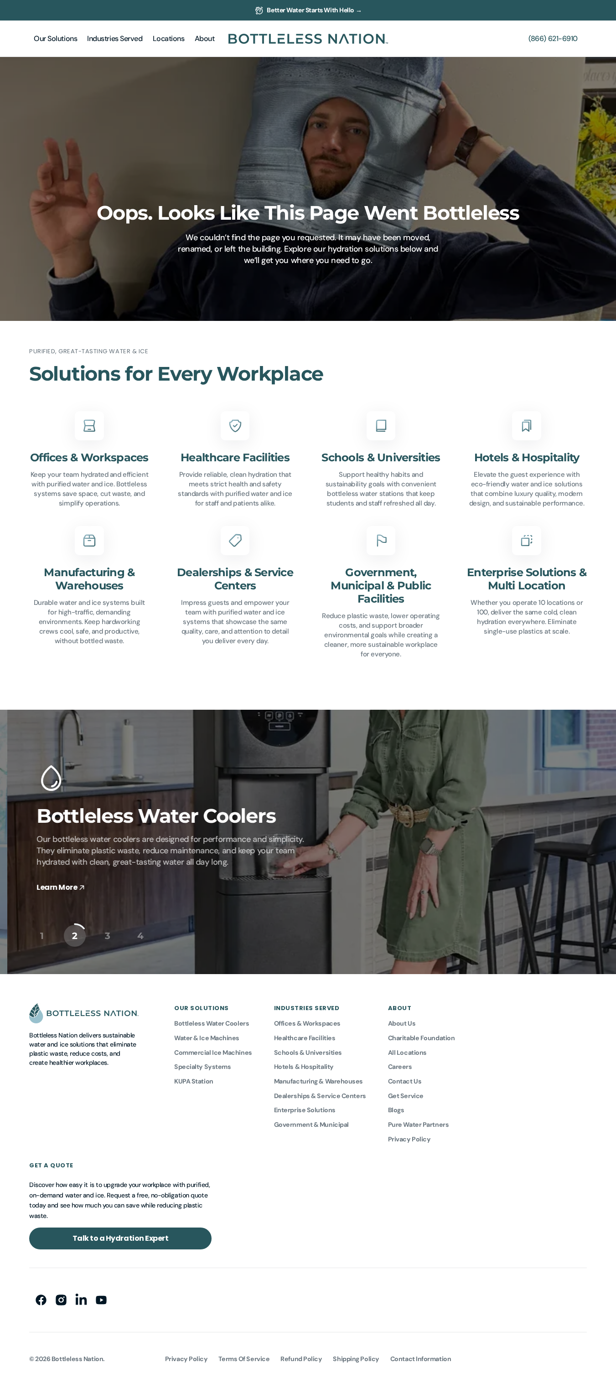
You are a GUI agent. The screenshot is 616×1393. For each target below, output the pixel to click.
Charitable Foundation (421, 1038)
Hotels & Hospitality (304, 1067)
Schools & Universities (308, 1052)
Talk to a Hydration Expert (120, 1238)
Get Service (406, 1096)
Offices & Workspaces (307, 1023)
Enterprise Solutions (305, 1110)
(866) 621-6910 (553, 38)
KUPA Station (193, 1081)
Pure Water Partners (418, 1124)
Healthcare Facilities (305, 1038)
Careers (400, 1067)
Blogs (396, 1110)
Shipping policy (356, 1359)
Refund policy (301, 1359)
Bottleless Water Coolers (211, 1023)
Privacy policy (186, 1359)
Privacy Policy (409, 1139)
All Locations (407, 1052)
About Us (401, 1023)
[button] (55, 39)
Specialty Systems (202, 1067)
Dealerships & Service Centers (320, 1096)
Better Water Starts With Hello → (314, 10)
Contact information (420, 1359)
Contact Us (405, 1081)
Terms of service (243, 1359)
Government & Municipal (311, 1124)
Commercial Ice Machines (213, 1052)
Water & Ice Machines (206, 1038)
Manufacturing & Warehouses (318, 1081)
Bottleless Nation (77, 1359)
